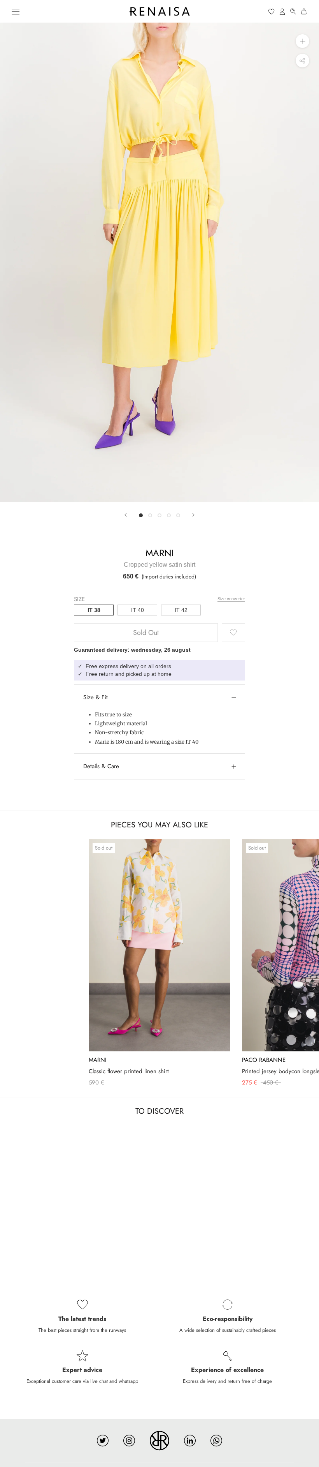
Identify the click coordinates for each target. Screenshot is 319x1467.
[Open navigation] (15, 11)
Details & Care (101, 766)
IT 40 (137, 610)
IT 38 (94, 610)
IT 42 (181, 610)
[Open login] (282, 11)
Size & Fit (95, 697)
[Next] (193, 515)
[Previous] (125, 515)
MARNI (159, 553)
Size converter (231, 598)
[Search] (293, 11)
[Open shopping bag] (304, 11)
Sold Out (146, 633)
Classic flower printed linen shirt (129, 1071)
